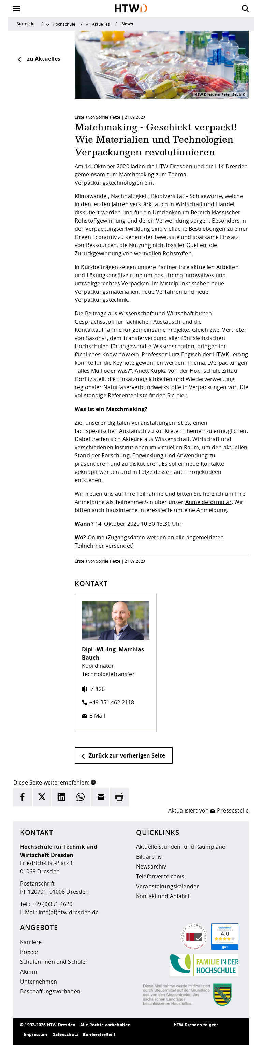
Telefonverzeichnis (160, 876)
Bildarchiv (149, 856)
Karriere (31, 942)
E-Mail (97, 715)
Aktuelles (101, 24)
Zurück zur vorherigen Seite (126, 755)
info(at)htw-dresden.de (69, 912)
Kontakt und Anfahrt (163, 896)
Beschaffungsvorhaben (50, 991)
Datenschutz (65, 1034)
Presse (29, 952)
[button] (93, 781)
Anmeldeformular (208, 502)
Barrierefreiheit (99, 1034)
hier (181, 395)
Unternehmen (38, 981)
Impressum (35, 1034)
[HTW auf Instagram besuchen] (194, 1035)
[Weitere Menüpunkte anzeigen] (48, 23)
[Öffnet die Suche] (245, 8)
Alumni (29, 971)
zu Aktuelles (43, 58)
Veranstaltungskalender (167, 886)
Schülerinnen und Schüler (54, 961)
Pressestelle (233, 810)
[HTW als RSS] (180, 1035)
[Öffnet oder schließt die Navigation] (16, 8)
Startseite (26, 23)
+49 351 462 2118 (111, 702)
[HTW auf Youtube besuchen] (235, 1035)
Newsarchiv (151, 866)
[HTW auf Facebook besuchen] (221, 1035)
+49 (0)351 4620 (52, 904)
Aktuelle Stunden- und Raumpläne (180, 846)
